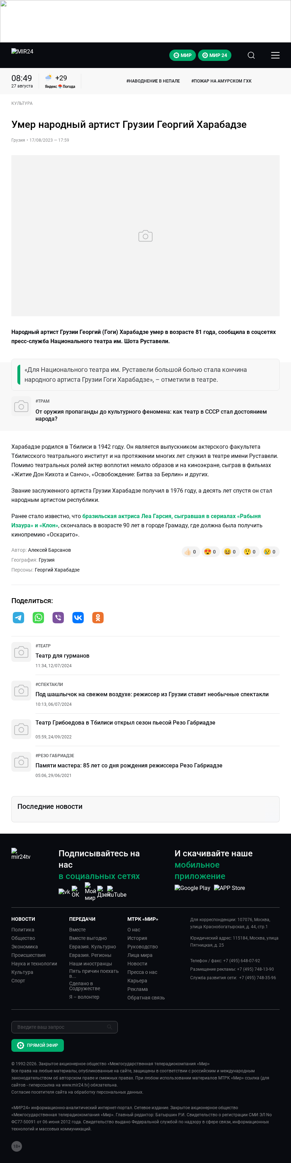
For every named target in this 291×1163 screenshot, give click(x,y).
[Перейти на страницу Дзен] (103, 892)
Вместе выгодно (88, 938)
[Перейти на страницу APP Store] (229, 892)
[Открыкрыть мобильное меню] (275, 55)
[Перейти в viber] (58, 618)
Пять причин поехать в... (94, 973)
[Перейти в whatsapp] (38, 618)
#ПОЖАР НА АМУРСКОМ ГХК (221, 81)
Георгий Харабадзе (57, 570)
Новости (137, 963)
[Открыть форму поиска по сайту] (251, 55)
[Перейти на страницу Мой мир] (90, 891)
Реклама (137, 989)
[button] (18, 618)
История (137, 938)
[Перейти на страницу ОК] (77, 892)
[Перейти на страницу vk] (64, 892)
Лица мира (140, 955)
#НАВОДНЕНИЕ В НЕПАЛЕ (153, 81)
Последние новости (49, 806)
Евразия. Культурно (92, 946)
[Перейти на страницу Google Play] (192, 892)
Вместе (77, 929)
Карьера (137, 980)
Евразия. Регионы (90, 955)
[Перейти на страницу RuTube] (116, 892)
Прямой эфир (42, 1045)
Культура (22, 972)
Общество (23, 938)
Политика (22, 929)
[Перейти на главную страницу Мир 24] (22, 55)
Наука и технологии (34, 963)
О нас (133, 929)
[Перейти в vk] (78, 618)
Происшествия (28, 955)
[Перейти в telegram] (18, 618)
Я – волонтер (84, 996)
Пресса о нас (142, 972)
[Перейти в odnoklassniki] (98, 618)
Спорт (18, 980)
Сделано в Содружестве (84, 986)
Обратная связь (146, 997)
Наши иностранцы (90, 963)
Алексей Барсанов (49, 550)
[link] (42, 401)
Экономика (24, 946)
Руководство (142, 946)
